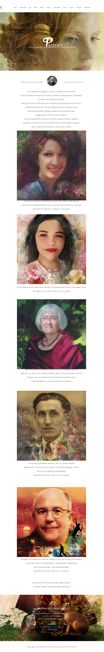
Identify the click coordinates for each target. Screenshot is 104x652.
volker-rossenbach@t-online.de (56, 587)
